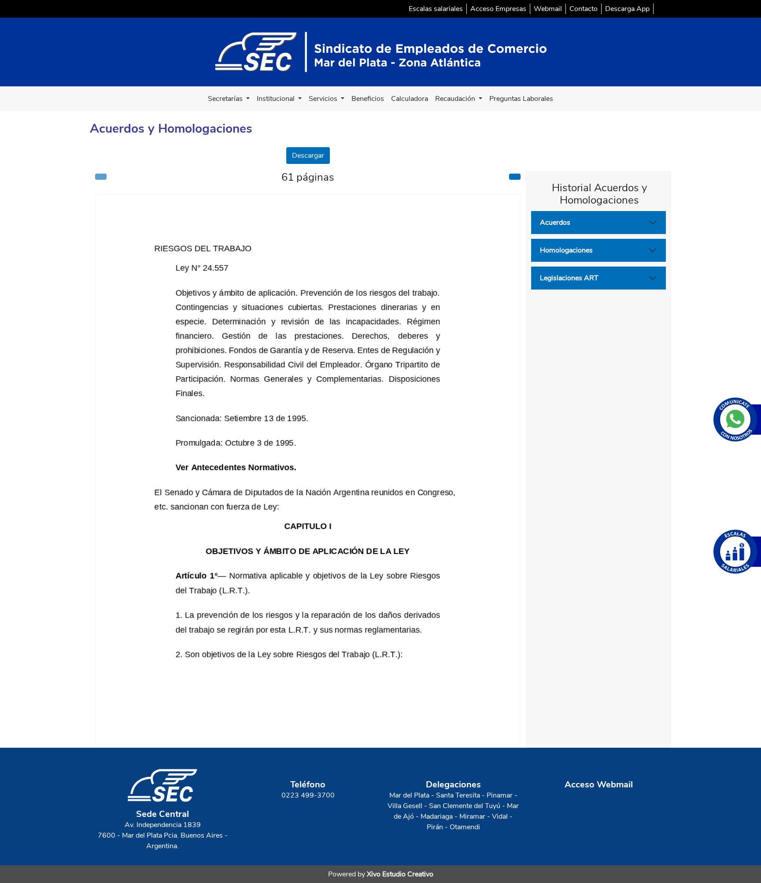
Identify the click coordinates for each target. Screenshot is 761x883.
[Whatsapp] (737, 419)
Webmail (548, 9)
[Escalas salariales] (737, 552)
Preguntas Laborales (521, 99)
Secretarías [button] (226, 99)
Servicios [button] (324, 99)
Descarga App (627, 9)
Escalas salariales (436, 9)
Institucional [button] (276, 99)
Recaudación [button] (456, 99)
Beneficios (367, 99)
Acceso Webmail (599, 784)
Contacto (583, 9)
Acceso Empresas (498, 9)
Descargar (308, 155)
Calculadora (409, 99)
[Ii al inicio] (381, 51)
